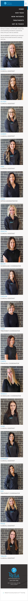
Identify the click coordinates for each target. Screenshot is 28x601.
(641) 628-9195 (14, 580)
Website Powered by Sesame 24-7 (13, 592)
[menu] (25, 3)
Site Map (23, 592)
